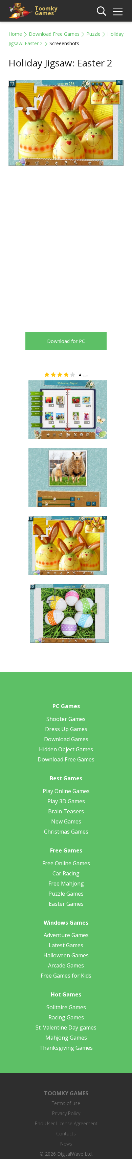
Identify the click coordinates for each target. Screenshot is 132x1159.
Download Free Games (54, 34)
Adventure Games (66, 935)
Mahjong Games (66, 1037)
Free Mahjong (66, 883)
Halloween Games (66, 955)
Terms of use (66, 1103)
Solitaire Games (66, 1007)
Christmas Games (66, 831)
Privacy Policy (66, 1113)
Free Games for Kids (66, 975)
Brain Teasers (66, 811)
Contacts (66, 1133)
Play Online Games (66, 791)
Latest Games (66, 945)
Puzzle (93, 34)
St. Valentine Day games (66, 1027)
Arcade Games (66, 965)
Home (15, 34)
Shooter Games (66, 719)
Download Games (66, 739)
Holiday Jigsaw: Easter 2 (60, 62)
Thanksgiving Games (66, 1047)
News (66, 1143)
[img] (118, 11)
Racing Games (66, 1017)
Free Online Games (66, 863)
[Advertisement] (66, 244)
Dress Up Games (66, 729)
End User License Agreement (66, 1123)
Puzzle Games (66, 893)
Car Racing (66, 873)
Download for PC (66, 341)
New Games (66, 821)
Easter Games (66, 903)
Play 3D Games (66, 801)
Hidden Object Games (66, 749)
